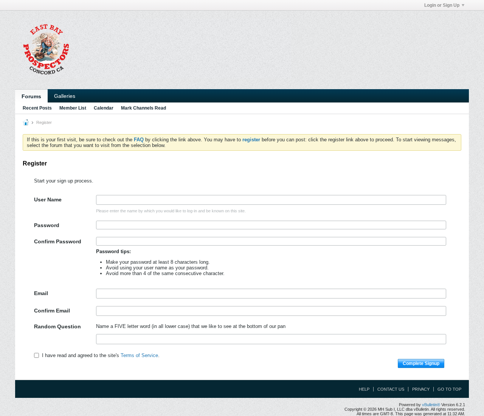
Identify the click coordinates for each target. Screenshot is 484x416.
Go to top (449, 389)
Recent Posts (37, 108)
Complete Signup (421, 363)
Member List (72, 108)
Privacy (421, 389)
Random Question (57, 326)
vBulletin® (431, 404)
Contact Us (390, 389)
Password (46, 225)
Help (364, 389)
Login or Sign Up (441, 5)
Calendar (103, 108)
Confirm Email (52, 311)
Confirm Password (57, 241)
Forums (31, 96)
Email (41, 293)
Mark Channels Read (143, 108)
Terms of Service (139, 355)
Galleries (64, 96)
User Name (48, 199)
